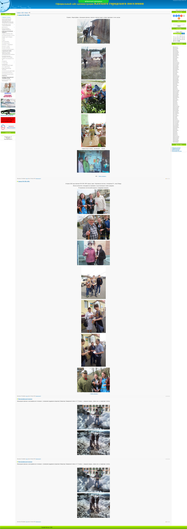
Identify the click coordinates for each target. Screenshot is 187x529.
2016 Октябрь (176, 107)
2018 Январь (175, 126)
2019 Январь (175, 141)
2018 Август (175, 135)
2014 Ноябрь (175, 78)
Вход (30, 7)
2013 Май (175, 58)
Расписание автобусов (7, 115)
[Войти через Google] (184, 16)
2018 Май (175, 131)
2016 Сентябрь (176, 106)
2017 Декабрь (176, 124)
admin (27, 178)
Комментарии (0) (38, 178)
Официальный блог (176, 147)
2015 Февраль (176, 82)
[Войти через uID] (174, 16)
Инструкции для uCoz (177, 151)
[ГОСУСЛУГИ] (8, 124)
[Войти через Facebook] (179, 16)
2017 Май (175, 116)
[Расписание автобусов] (8, 109)
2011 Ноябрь (175, 48)
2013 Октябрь (176, 64)
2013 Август (175, 61)
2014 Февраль (176, 69)
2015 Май (175, 86)
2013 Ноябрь (175, 65)
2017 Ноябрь (175, 123)
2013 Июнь (175, 60)
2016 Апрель (175, 99)
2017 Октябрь (176, 122)
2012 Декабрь (176, 52)
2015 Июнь (175, 87)
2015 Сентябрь (176, 90)
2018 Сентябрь (176, 136)
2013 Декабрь (176, 66)
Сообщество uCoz (176, 148)
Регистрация (23, 7)
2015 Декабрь (176, 94)
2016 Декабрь (176, 110)
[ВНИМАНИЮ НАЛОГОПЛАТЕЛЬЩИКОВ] (8, 99)
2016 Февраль (176, 97)
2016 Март (175, 98)
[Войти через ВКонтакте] (176, 16)
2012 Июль (175, 49)
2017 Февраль (176, 112)
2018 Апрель (175, 130)
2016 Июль (175, 103)
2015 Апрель (175, 85)
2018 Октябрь (176, 138)
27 (173, 41)
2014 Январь (175, 68)
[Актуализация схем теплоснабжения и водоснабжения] (8, 117)
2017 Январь (175, 111)
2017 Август (175, 119)
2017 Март (175, 114)
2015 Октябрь (176, 91)
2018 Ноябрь (175, 139)
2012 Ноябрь (175, 50)
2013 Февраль (176, 54)
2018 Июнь (175, 132)
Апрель (26, 12)
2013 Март (175, 56)
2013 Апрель (175, 57)
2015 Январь (175, 81)
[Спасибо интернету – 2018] (8, 83)
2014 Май (175, 73)
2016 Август (175, 105)
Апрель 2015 (179, 32)
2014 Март (175, 70)
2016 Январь (175, 95)
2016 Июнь (175, 102)
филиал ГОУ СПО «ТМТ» (24, 15)
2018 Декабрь (176, 140)
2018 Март (175, 128)
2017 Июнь (175, 118)
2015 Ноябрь (175, 93)
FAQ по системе (175, 150)
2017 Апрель (175, 115)
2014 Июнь (175, 74)
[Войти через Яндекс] (181, 16)
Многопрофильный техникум (25, 399)
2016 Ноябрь (175, 109)
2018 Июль (175, 134)
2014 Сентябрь (176, 76)
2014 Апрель (175, 72)
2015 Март (175, 83)
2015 (23, 12)
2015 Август (175, 89)
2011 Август (175, 46)
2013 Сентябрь (176, 62)
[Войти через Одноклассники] (179, 18)
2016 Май (175, 101)
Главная (15, 7)
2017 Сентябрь (176, 120)
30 (178, 41)
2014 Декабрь (176, 79)
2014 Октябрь (176, 77)
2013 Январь (175, 53)
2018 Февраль (176, 127)
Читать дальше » (102, 176)
